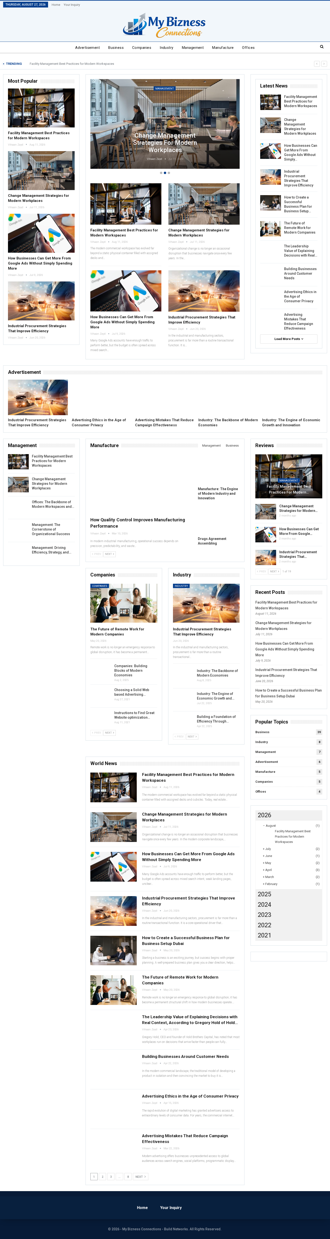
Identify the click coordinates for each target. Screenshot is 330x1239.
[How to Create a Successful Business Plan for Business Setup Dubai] (270, 203)
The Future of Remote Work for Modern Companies (300, 227)
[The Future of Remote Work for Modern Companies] (270, 228)
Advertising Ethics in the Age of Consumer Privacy (190, 1096)
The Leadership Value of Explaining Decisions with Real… (300, 250)
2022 (264, 925)
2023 (264, 914)
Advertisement (87, 47)
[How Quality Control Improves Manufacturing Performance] (140, 484)
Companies (141, 47)
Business (116, 47)
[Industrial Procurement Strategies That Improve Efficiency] (41, 300)
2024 (264, 904)
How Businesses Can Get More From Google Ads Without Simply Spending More (40, 263)
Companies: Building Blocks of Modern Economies (130, 670)
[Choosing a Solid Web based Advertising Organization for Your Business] (100, 695)
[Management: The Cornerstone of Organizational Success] (18, 530)
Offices (248, 47)
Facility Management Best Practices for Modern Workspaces (72, 64)
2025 (264, 894)
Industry (166, 47)
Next (139, 1177)
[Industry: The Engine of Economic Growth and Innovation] (292, 397)
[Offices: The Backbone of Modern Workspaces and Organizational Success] (18, 507)
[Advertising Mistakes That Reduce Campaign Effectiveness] (270, 320)
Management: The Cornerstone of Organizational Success (51, 529)
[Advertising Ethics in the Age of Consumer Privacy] (270, 297)
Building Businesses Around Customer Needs (300, 273)
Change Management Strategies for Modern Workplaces (165, 143)
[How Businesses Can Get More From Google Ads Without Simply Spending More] (41, 233)
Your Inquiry (72, 5)
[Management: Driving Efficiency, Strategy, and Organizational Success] (18, 553)
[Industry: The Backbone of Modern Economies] (228, 397)
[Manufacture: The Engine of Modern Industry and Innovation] (219, 469)
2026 (264, 815)
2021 (264, 935)
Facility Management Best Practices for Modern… (289, 489)
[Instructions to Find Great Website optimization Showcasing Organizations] (100, 718)
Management (193, 47)
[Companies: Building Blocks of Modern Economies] (100, 671)
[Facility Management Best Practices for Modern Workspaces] (41, 107)
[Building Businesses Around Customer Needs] (270, 274)
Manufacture (223, 47)
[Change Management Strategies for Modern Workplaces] (41, 170)
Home (56, 5)
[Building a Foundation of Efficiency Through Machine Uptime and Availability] (183, 722)
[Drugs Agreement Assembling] (219, 519)
